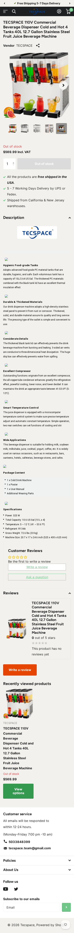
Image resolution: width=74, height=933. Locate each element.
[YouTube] (5, 889)
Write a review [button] (37, 567)
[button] (4, 3)
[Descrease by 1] (14, 167)
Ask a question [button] (37, 577)
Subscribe (66, 907)
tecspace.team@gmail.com (30, 848)
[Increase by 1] (14, 160)
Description (13, 217)
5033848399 (19, 842)
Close (14, 11)
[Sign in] (59, 11)
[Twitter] (16, 889)
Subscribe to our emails (21, 899)
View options (18, 791)
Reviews (10, 593)
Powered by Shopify (51, 925)
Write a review (20, 670)
